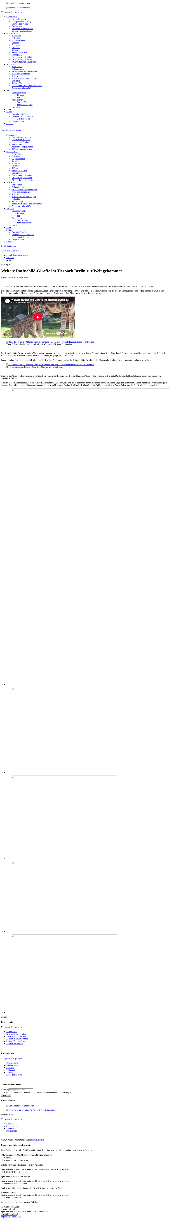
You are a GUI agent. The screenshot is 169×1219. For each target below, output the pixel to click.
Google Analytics (11, 1207)
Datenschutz (16, 1217)
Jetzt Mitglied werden (10, 246)
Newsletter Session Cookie (15, 1183)
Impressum (5, 1217)
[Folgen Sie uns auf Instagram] (15, 1115)
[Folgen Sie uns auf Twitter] (16, 1115)
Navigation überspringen (11, 12)
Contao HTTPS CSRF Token (16, 1160)
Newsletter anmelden (10, 251)
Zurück (4, 1017)
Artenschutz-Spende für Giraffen (14, 277)
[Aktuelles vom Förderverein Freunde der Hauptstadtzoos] (18, 3)
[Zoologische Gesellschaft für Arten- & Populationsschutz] (31, 1110)
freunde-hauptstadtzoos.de (17, 255)
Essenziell (8, 1158)
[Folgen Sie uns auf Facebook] (14, 1115)
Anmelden (6, 1095)
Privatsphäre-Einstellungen (40, 1155)
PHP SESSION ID (12, 1172)
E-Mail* (4, 1090)
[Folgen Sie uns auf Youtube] (17, 1115)
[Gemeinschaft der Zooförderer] (20, 1106)
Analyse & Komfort (12, 1197)
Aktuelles (10, 257)
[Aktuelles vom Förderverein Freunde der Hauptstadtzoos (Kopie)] (18, 8)
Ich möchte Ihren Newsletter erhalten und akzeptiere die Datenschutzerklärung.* (37, 1092)
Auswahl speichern (9, 1214)
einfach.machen (37, 1140)
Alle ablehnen (22, 1155)
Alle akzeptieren (8, 1155)
